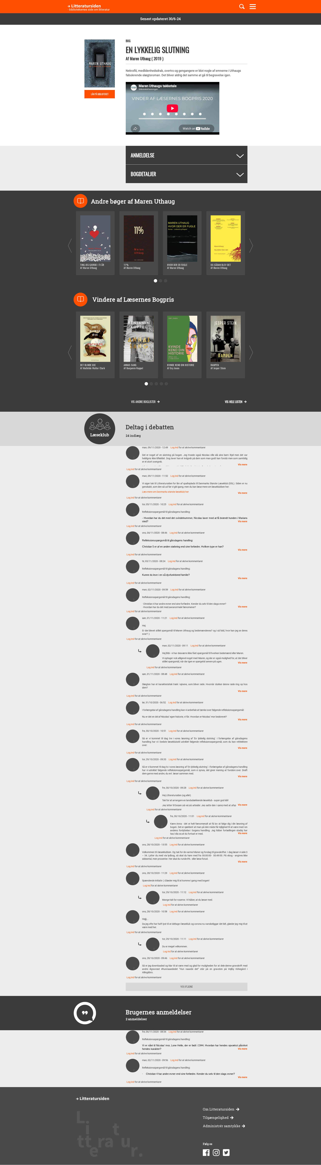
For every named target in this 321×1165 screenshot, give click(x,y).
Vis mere (242, 464)
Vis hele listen (233, 401)
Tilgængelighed (216, 1117)
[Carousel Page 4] (161, 383)
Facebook (206, 1152)
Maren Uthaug (140, 58)
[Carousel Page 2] (160, 280)
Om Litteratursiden (218, 1109)
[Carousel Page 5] (166, 383)
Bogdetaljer (143, 174)
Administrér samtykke (221, 1126)
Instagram (216, 1152)
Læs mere (91, 268)
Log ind (174, 447)
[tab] (186, 155)
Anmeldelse (142, 155)
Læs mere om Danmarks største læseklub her (165, 491)
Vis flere (186, 986)
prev (70, 245)
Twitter (226, 1152)
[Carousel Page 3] (165, 280)
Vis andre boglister (143, 401)
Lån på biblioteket (100, 94)
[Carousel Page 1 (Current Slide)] (155, 280)
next (251, 245)
